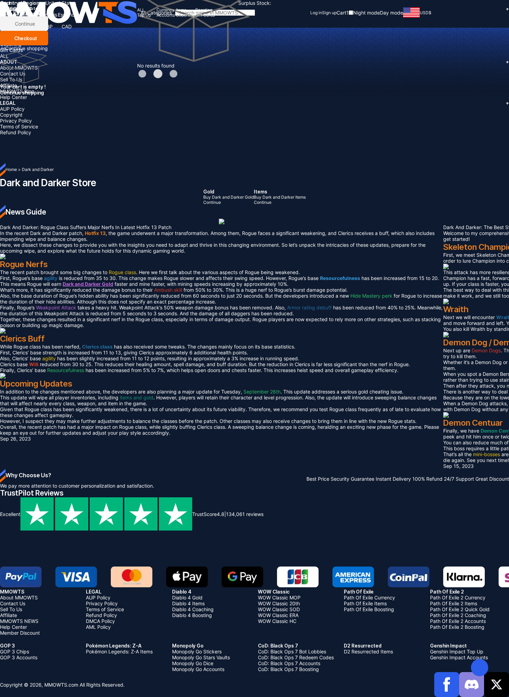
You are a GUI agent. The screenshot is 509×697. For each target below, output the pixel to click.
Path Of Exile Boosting (369, 609)
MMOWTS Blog (17, 91)
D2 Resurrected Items (368, 651)
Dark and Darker (38, 169)
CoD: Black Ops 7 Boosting (288, 669)
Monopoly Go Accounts (198, 669)
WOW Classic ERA (278, 615)
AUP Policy (12, 109)
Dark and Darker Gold (88, 284)
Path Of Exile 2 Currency (457, 597)
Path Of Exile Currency (369, 597)
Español (66, 15)
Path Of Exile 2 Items (453, 603)
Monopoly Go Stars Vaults (201, 657)
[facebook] (446, 684)
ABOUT (254, 62)
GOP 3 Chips (14, 651)
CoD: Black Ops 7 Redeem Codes (296, 657)
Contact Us (12, 73)
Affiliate (8, 85)
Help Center (13, 97)
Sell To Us (11, 79)
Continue (24, 24)
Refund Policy (15, 132)
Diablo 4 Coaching (193, 609)
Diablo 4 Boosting (192, 615)
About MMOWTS (19, 68)
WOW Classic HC (277, 621)
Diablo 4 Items (188, 603)
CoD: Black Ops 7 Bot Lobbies (292, 651)
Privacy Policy (16, 121)
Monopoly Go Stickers (197, 651)
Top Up (8, 32)
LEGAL (254, 103)
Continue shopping (26, 48)
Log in (316, 12)
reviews (245, 514)
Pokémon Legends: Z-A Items (119, 651)
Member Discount (20, 633)
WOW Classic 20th (279, 603)
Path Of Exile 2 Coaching (458, 615)
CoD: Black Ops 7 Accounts (289, 663)
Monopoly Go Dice (192, 663)
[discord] (471, 684)
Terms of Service (19, 126)
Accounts (10, 38)
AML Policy (98, 627)
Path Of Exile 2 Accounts (458, 621)
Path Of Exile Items (365, 603)
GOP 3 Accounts (18, 657)
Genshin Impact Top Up (456, 651)
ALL (4, 56)
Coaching (10, 44)
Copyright (11, 115)
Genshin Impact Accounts (459, 657)
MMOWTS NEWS (19, 621)
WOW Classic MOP (279, 597)
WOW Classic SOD (279, 609)
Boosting (10, 26)
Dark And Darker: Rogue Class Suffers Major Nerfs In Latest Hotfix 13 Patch (85, 227)
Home (11, 169)
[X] (496, 684)
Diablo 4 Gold (187, 597)
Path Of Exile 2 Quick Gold (460, 609)
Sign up (329, 12)
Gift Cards (11, 50)
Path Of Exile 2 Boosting (457, 627)
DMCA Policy (100, 621)
